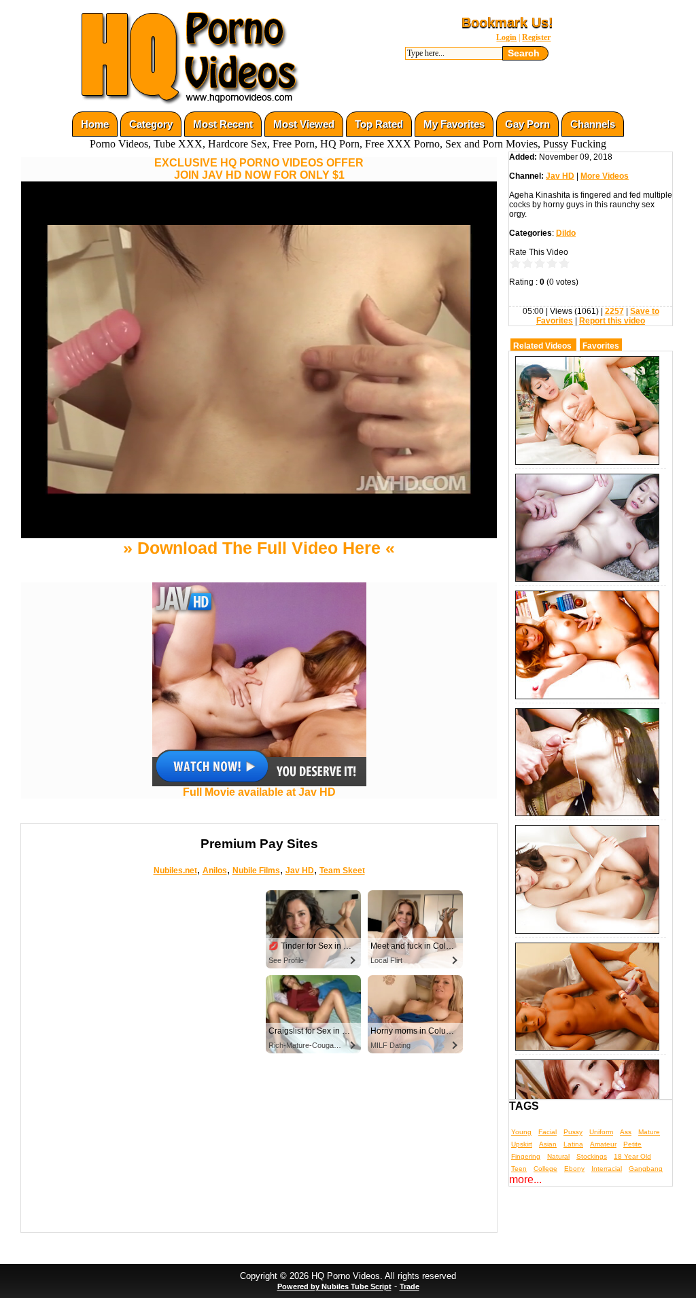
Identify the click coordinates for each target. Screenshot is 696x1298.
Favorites (600, 346)
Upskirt (521, 1144)
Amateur (603, 1144)
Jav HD (299, 870)
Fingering (525, 1156)
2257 (614, 311)
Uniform (601, 1132)
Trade (409, 1286)
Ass (625, 1132)
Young (521, 1132)
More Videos (604, 176)
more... (525, 1179)
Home (95, 124)
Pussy (572, 1132)
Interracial (606, 1168)
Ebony (574, 1168)
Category (151, 124)
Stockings (591, 1156)
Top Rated (379, 124)
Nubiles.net (175, 870)
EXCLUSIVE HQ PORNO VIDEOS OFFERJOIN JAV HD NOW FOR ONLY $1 (259, 169)
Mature (649, 1132)
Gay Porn (527, 124)
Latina (573, 1144)
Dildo (566, 233)
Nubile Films (256, 870)
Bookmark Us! (507, 22)
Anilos (215, 870)
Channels (592, 124)
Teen (519, 1168)
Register (536, 37)
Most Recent (223, 124)
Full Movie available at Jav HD (259, 792)
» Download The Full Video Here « (259, 547)
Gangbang (646, 1168)
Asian (548, 1144)
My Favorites (454, 124)
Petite (632, 1144)
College (545, 1168)
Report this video (612, 321)
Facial (547, 1132)
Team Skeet (342, 870)
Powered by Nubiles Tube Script (334, 1286)
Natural (558, 1156)
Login (506, 37)
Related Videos (542, 346)
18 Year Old (632, 1156)
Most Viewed (303, 124)
